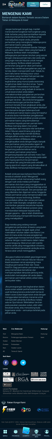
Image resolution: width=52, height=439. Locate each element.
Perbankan (15, 344)
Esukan (5, 344)
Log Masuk (33, 4)
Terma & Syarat (16, 351)
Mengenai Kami (17, 334)
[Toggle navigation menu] (4, 4)
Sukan (5, 341)
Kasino (5, 337)
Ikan (4, 348)
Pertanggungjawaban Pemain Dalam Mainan (22, 339)
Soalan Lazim (16, 348)
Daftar (45, 4)
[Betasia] (16, 4)
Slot (4, 334)
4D (4, 351)
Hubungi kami (44, 335)
